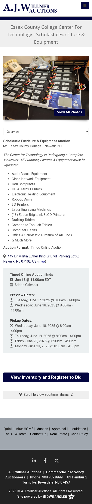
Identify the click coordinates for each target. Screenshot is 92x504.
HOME (28, 429)
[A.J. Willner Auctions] (30, 8)
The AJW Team (15, 434)
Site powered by (30, 496)
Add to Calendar (26, 285)
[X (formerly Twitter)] (56, 460)
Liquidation (78, 429)
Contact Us (38, 434)
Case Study (79, 434)
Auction (42, 429)
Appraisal (59, 429)
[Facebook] (45, 460)
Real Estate (58, 434)
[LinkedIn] (34, 460)
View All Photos (69, 112)
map (42, 261)
